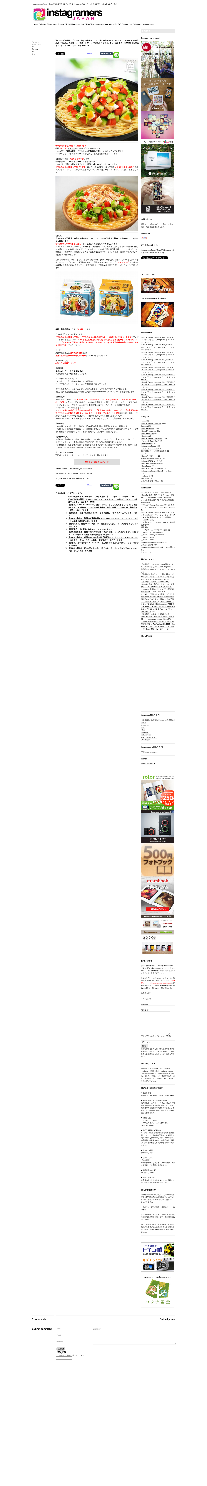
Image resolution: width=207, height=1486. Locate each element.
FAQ (119, 24)
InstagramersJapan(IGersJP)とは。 (154, 542)
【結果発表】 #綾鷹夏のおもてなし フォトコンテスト (90, 529)
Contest (61, 24)
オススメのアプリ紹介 (149, 448)
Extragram (145, 725)
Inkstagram (145, 732)
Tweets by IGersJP (148, 763)
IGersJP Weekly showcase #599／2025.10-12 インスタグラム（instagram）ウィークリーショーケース (157, 347)
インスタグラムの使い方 (150, 441)
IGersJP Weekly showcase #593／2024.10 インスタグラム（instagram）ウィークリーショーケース (158, 392)
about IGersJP (110, 24)
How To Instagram (94, 24)
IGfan (143, 730)
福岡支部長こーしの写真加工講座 (153, 451)
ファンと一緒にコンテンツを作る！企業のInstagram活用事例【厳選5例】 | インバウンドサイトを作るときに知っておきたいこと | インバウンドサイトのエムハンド (158, 606)
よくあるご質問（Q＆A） (150, 481)
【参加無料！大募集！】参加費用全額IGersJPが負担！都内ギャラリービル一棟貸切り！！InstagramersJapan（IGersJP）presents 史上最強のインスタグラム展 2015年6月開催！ (157, 497)
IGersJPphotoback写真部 (150, 463)
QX (142, 453)
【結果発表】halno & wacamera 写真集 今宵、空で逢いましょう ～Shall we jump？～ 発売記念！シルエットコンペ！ (157, 566)
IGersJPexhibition (149, 537)
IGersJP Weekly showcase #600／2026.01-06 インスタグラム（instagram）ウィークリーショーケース (157, 339)
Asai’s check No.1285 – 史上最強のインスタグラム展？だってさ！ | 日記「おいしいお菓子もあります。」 (158, 626)
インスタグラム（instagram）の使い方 (155, 530)
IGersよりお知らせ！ (149, 456)
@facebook (145, 478)
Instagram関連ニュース (150, 461)
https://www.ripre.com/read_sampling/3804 (74, 468)
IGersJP (71, 148)
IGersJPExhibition (147, 428)
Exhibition (70, 24)
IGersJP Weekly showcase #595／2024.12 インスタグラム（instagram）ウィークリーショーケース (158, 377)
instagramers (146, 735)
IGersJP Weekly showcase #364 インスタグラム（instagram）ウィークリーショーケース (158, 507)
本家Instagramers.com (149, 752)
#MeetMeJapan (146, 443)
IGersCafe (145, 436)
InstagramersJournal (148, 446)
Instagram (59, 408)
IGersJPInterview (147, 433)
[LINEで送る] (116, 53)
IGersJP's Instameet (148, 431)
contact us (127, 24)
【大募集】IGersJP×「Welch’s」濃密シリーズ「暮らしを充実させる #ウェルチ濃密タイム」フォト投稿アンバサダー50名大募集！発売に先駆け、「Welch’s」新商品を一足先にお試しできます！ (102, 507)
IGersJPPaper (148, 540)
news (36, 24)
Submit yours (167, 1319)
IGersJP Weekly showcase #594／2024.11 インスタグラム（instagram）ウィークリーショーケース (158, 384)
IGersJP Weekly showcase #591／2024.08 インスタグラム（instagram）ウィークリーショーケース (158, 407)
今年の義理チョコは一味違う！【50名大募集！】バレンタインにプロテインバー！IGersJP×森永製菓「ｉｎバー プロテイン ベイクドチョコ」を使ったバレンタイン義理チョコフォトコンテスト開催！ (102, 499)
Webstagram (145, 740)
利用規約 (144, 527)
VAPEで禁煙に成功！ (149, 737)
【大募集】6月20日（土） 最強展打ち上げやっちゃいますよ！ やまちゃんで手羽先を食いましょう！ (157, 576)
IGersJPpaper (146, 466)
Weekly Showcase (48, 24)
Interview (80, 24)
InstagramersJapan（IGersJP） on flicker (156, 471)
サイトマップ (146, 552)
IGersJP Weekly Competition (151, 438)
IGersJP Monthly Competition (152, 468)
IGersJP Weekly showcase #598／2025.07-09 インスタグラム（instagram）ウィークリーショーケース (157, 354)
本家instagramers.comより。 (152, 458)
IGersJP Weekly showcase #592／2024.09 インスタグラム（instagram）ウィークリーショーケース (158, 399)
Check (89, 53)
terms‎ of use (148, 24)
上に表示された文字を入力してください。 (70, 1355)
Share (34, 54)
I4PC (143, 727)
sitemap (137, 24)
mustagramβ (145, 476)
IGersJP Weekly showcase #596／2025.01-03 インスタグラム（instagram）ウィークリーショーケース (157, 369)
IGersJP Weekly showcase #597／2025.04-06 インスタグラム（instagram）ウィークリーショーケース (157, 362)
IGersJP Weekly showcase (151, 423)
